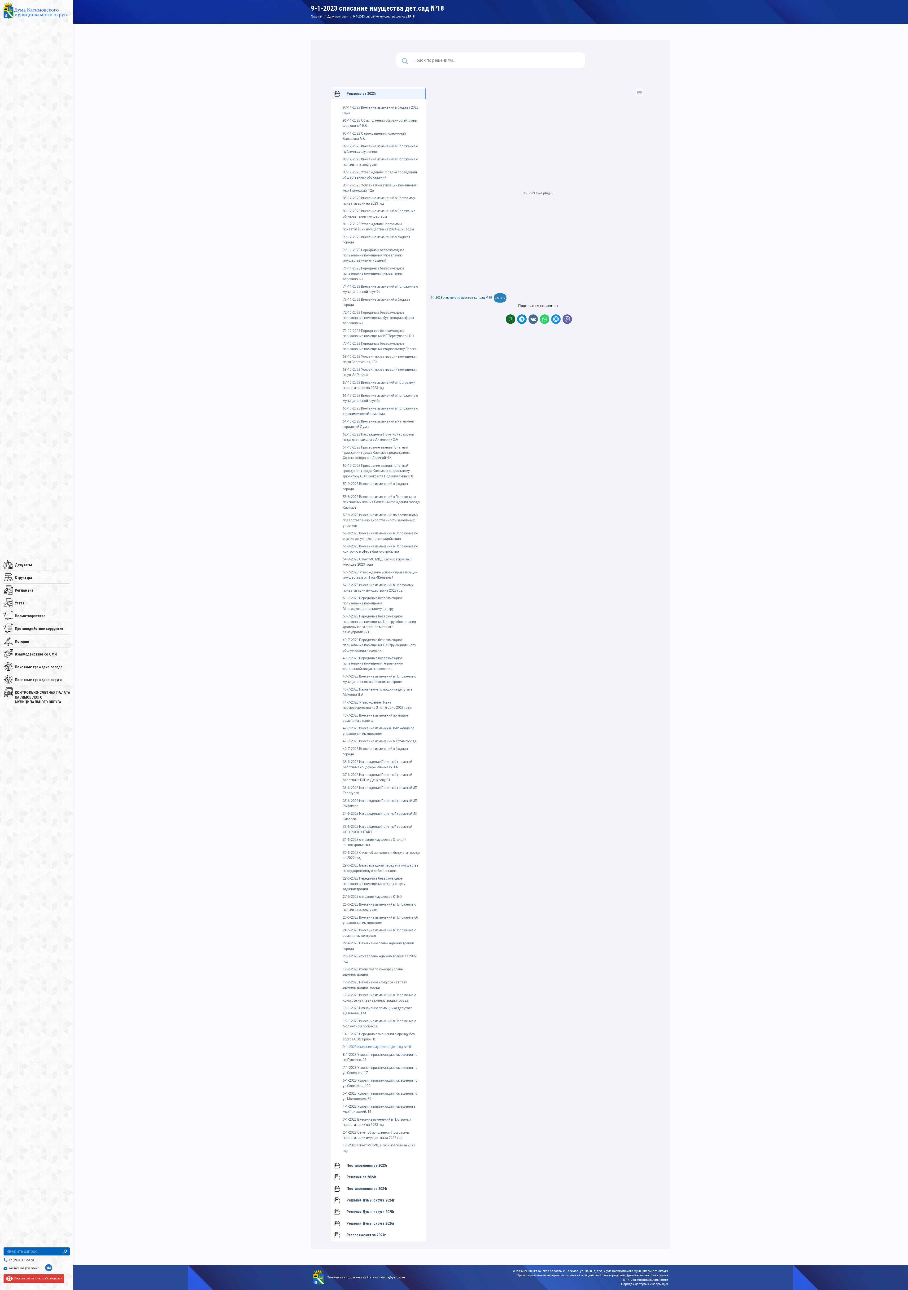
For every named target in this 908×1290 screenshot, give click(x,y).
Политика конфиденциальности (645, 1279)
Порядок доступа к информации (644, 1284)
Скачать (500, 297)
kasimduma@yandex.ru (24, 1268)
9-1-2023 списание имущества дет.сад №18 (461, 297)
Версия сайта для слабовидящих (37, 1278)
